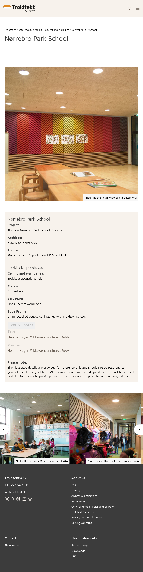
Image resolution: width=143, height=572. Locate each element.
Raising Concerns (82, 523)
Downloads (78, 550)
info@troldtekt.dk (15, 492)
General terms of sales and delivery (93, 506)
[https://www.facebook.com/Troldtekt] (12, 499)
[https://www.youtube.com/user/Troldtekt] (24, 499)
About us (78, 478)
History (76, 490)
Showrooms (12, 545)
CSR (74, 485)
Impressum (78, 501)
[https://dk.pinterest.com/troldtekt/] (18, 499)
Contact (10, 538)
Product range (80, 545)
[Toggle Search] (130, 8)
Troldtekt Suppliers (83, 512)
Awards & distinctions (84, 496)
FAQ (74, 556)
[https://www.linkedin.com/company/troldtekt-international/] (30, 499)
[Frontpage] (19, 8)
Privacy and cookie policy (87, 517)
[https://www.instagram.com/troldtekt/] (7, 499)
